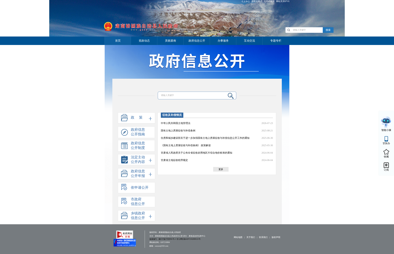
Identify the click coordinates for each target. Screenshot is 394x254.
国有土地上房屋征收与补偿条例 (178, 130)
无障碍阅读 (269, 1)
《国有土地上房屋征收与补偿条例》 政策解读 (186, 145)
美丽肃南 (170, 40)
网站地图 (238, 237)
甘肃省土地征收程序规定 (174, 160)
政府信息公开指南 (138, 132)
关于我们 (250, 237)
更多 (221, 169)
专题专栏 (275, 40)
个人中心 (245, 1)
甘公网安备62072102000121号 (189, 239)
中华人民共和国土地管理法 (175, 123)
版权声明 (276, 237)
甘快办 (386, 143)
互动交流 (249, 40)
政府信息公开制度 (138, 145)
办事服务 (223, 40)
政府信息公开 (197, 40)
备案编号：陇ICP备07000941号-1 (163, 239)
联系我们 (263, 237)
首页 (118, 40)
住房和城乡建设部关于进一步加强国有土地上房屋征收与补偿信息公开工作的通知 (205, 138)
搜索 (328, 30)
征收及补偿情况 (172, 114)
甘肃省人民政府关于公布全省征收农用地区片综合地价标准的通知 (196, 152)
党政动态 (144, 40)
